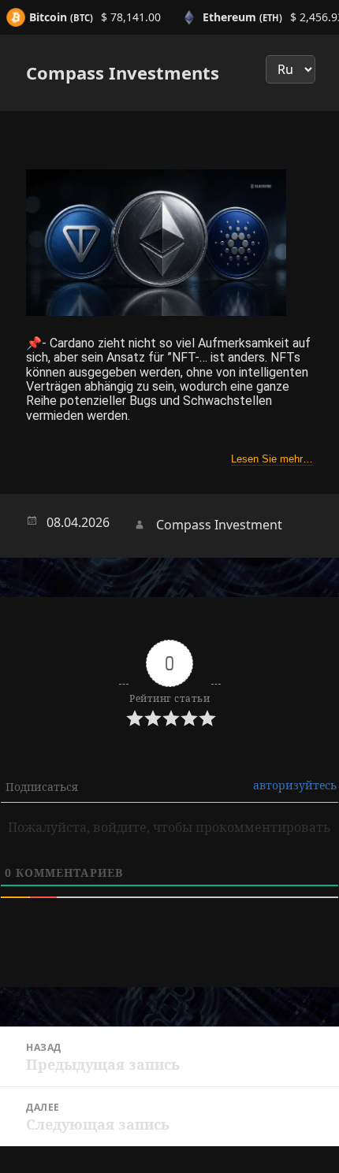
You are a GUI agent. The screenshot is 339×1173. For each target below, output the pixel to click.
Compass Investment (219, 524)
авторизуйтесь (295, 785)
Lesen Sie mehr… (272, 459)
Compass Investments (122, 72)
